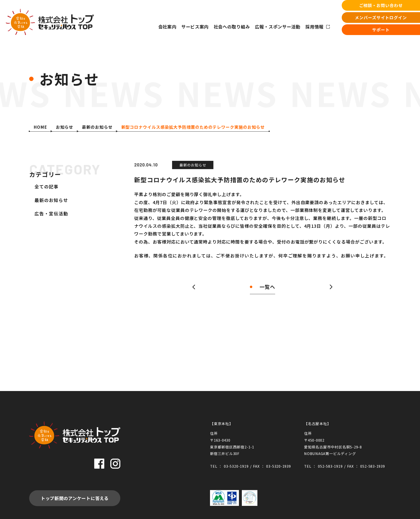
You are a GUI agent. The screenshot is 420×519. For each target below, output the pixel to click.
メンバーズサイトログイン (381, 17)
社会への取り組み (232, 26)
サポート (381, 30)
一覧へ (267, 286)
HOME (40, 127)
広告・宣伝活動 (51, 213)
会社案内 (167, 26)
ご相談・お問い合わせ (381, 5)
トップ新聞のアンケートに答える (75, 498)
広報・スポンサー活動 (277, 26)
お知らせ (64, 127)
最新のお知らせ (97, 127)
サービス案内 (195, 26)
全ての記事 (47, 186)
